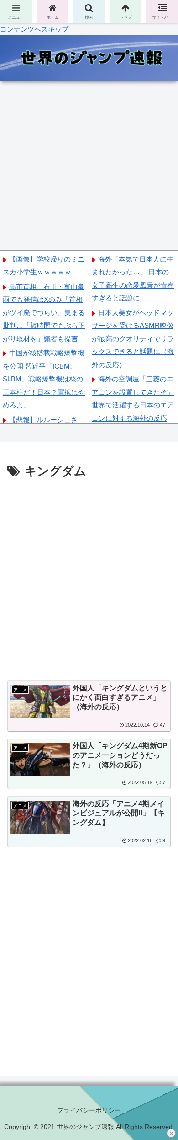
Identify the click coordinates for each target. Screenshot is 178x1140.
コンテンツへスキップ (34, 29)
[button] (160, 1083)
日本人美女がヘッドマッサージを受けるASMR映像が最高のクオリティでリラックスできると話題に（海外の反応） (133, 339)
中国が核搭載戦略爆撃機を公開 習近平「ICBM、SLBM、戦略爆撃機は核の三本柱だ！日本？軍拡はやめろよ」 (44, 379)
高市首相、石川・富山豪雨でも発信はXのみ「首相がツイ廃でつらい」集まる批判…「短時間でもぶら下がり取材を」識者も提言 (44, 313)
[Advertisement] (89, 576)
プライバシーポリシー (89, 1110)
